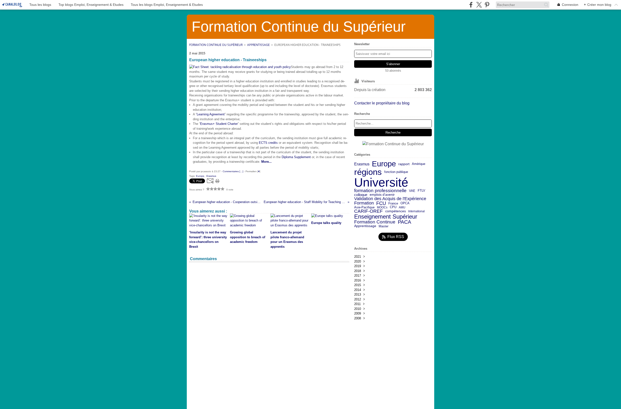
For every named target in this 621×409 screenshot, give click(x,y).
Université (381, 182)
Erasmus (361, 164)
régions (368, 172)
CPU (393, 207)
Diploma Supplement (296, 157)
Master (383, 226)
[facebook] (471, 5)
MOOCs (382, 207)
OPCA (404, 203)
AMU (402, 207)
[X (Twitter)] (479, 5)
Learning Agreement (211, 114)
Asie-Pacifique (364, 207)
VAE (412, 190)
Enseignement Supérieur (385, 217)
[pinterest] (487, 5)
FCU (381, 203)
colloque (360, 195)
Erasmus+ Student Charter (219, 124)
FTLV (421, 190)
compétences (395, 211)
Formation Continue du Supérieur (216, 45)
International (416, 211)
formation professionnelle (380, 190)
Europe (384, 164)
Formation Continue (374, 222)
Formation (364, 203)
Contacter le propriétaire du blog (381, 103)
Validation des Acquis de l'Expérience (390, 198)
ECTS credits (268, 143)
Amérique (418, 164)
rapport (403, 164)
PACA (404, 222)
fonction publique (396, 172)
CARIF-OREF (368, 211)
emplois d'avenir (382, 194)
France (393, 203)
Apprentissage (258, 45)
